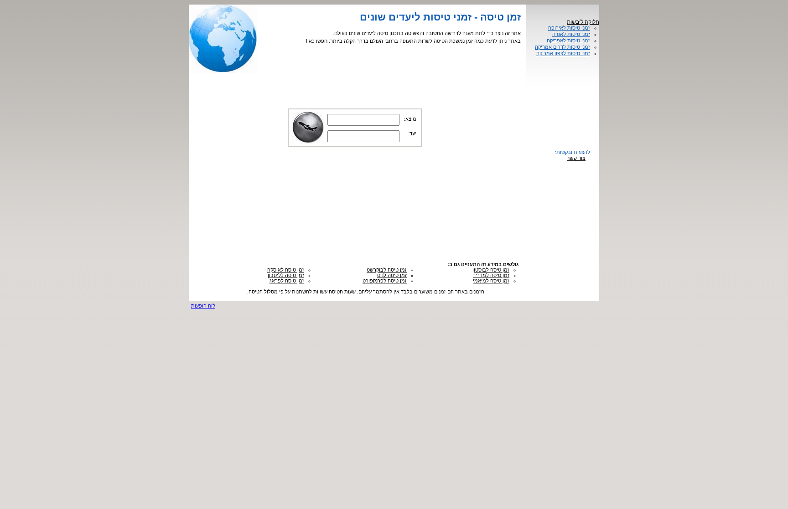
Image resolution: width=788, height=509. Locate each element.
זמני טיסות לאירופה (569, 28)
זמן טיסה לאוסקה (285, 269)
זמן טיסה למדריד (491, 275)
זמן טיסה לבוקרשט (387, 269)
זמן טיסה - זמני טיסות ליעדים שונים (440, 17)
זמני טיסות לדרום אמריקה (562, 47)
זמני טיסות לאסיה (571, 34)
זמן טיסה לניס (392, 275)
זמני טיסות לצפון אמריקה (563, 53)
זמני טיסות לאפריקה (568, 40)
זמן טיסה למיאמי (491, 280)
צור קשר (576, 158)
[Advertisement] (355, 235)
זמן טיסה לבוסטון (490, 269)
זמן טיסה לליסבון (286, 275)
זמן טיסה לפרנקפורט (385, 280)
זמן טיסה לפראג (287, 280)
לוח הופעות (203, 305)
